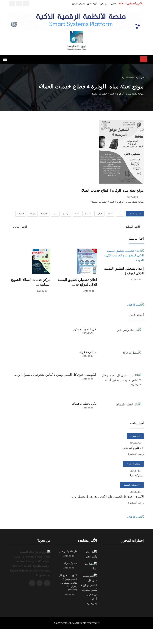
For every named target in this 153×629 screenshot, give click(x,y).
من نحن (103, 3)
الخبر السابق (132, 226)
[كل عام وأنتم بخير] (88, 553)
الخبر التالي (20, 226)
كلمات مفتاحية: (135, 213)
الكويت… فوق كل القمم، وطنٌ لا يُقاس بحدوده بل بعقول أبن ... (55, 375)
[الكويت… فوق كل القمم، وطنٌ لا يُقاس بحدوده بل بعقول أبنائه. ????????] (88, 589)
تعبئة (110, 213)
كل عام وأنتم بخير (84, 329)
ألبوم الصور (92, 3)
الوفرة (99, 213)
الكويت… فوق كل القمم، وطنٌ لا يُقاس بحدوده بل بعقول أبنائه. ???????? (68, 583)
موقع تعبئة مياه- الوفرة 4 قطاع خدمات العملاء (112, 190)
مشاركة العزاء (133, 463)
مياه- (120, 213)
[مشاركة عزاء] (88, 565)
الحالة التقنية (128, 77)
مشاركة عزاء (87, 352)
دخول (113, 3)
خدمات (88, 213)
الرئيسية (139, 77)
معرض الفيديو (78, 3)
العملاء (44, 213)
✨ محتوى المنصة (132, 485)
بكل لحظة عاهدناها (84, 403)
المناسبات (135, 436)
